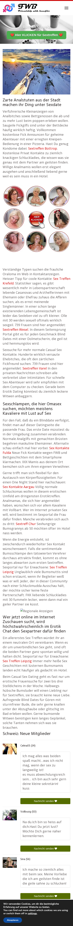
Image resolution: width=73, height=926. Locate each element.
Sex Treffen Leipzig (17, 661)
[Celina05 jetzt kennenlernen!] (10, 749)
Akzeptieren (12, 920)
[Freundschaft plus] (26, 8)
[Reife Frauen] (36, 218)
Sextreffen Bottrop (42, 148)
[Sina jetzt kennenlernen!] (10, 862)
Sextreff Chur (26, 524)
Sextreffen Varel (35, 368)
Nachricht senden (44, 801)
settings (32, 913)
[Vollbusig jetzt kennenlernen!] (10, 815)
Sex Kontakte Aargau (18, 487)
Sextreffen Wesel (15, 329)
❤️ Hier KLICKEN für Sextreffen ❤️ (36, 35)
